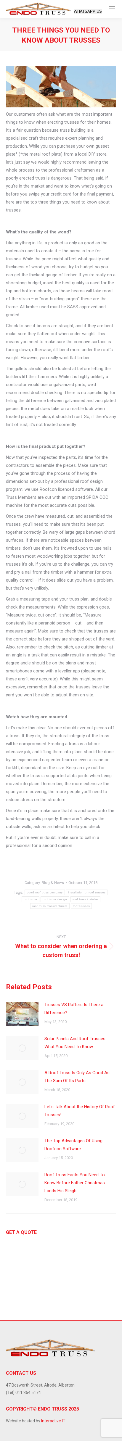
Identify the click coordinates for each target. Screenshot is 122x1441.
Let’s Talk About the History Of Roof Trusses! (79, 1110)
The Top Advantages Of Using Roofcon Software (73, 1144)
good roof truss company (45, 892)
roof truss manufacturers (50, 906)
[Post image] (22, 1014)
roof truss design (55, 899)
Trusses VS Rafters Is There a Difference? (73, 1008)
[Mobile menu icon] (112, 9)
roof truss (30, 899)
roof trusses (81, 906)
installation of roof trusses (86, 892)
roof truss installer (85, 899)
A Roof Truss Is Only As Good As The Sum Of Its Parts (77, 1076)
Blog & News (53, 882)
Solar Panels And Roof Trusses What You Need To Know (74, 1042)
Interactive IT (53, 1421)
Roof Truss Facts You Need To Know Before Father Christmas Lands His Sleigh (74, 1182)
